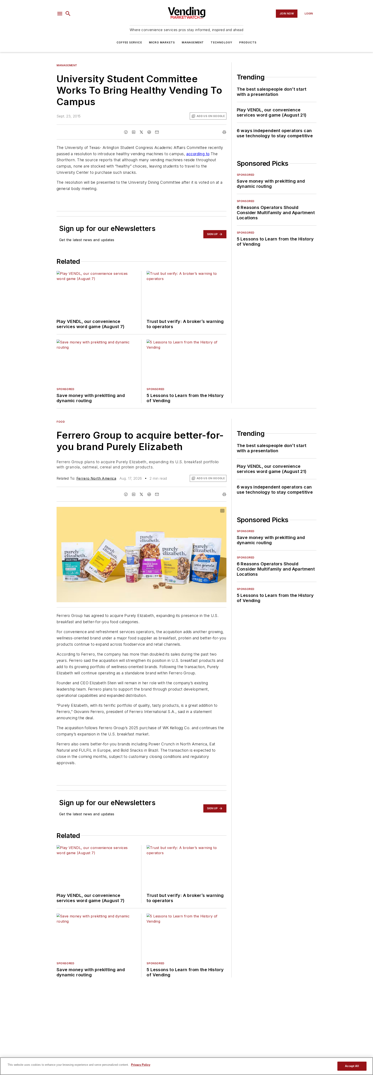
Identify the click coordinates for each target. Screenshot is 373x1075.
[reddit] (149, 132)
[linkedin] (133, 132)
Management (193, 42)
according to (198, 154)
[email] (157, 132)
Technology (221, 42)
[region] (186, 1066)
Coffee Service (129, 42)
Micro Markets (162, 42)
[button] (60, 13)
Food (61, 421)
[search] (68, 13)
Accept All (352, 1066)
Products (247, 42)
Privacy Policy (140, 1064)
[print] (224, 132)
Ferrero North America (96, 478)
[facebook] (126, 132)
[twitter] (141, 132)
